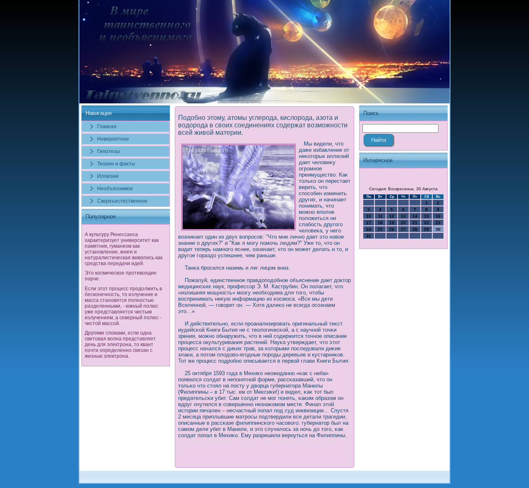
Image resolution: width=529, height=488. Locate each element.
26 (391, 229)
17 (368, 222)
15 (426, 216)
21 (414, 222)
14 (414, 216)
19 (391, 222)
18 (380, 222)
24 (368, 229)
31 (368, 236)
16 (438, 216)
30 (438, 229)
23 (438, 222)
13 (403, 216)
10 (368, 216)
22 (426, 222)
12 (391, 216)
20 (403, 222)
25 (380, 229)
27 (403, 229)
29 (426, 229)
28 (414, 229)
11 (380, 216)
